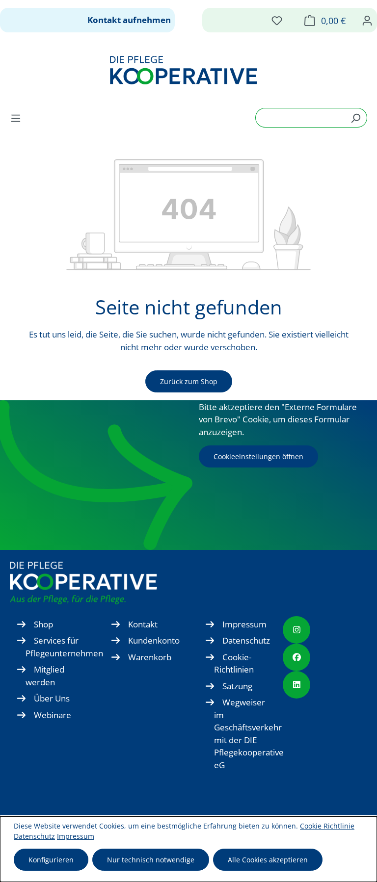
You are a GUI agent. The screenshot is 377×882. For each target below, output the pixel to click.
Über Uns (52, 698)
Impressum (244, 624)
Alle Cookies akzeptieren (268, 859)
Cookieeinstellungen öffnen (258, 456)
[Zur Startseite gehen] (183, 70)
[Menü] (18, 118)
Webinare (52, 715)
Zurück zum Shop (188, 381)
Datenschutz (246, 640)
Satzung (237, 686)
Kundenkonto (154, 640)
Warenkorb (149, 657)
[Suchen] (355, 118)
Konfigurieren (51, 859)
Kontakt (143, 624)
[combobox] (300, 118)
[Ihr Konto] (367, 20)
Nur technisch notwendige (150, 859)
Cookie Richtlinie (327, 825)
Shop (43, 624)
